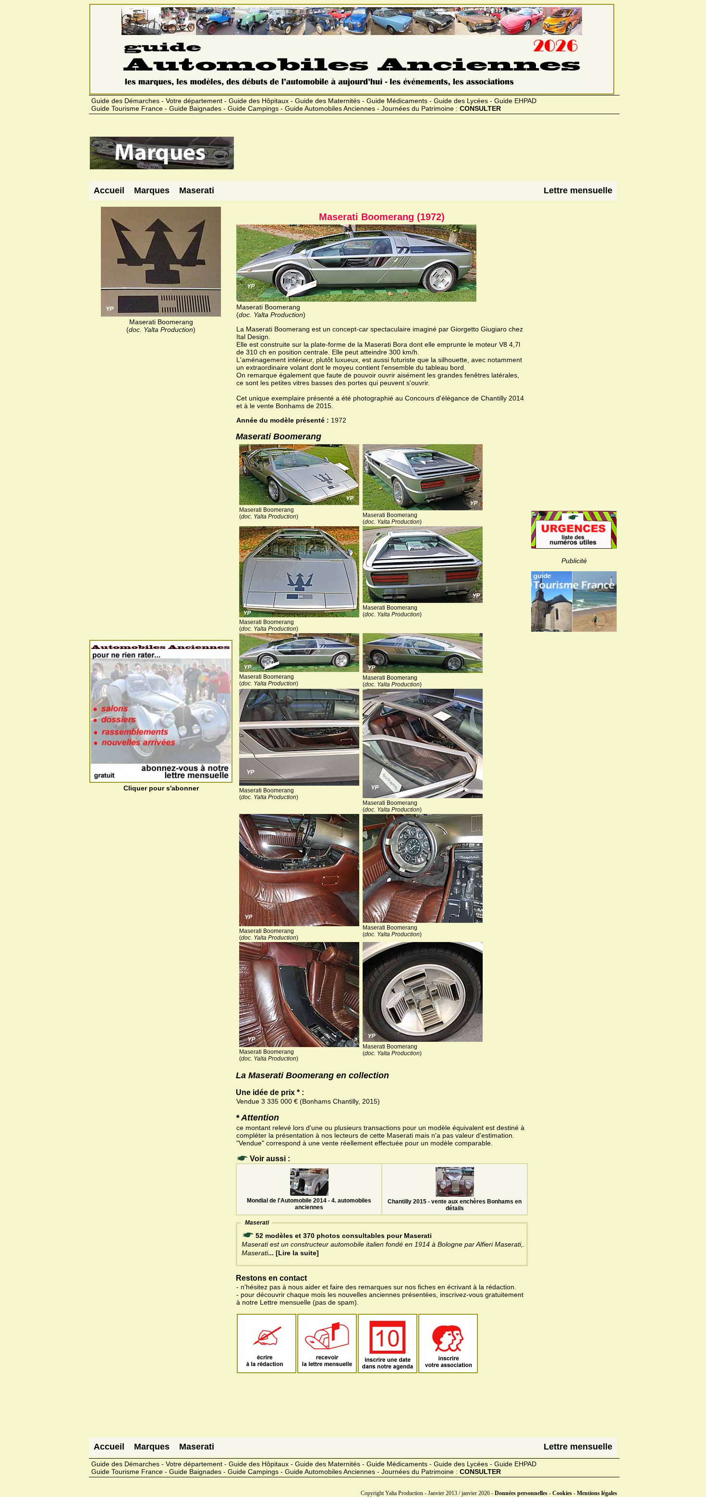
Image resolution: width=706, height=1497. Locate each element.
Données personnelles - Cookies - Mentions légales (556, 1493)
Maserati (196, 190)
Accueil (109, 190)
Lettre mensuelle (578, 190)
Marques (152, 190)
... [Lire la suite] (293, 1253)
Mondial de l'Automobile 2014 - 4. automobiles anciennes (309, 1204)
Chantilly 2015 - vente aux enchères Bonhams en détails (455, 1205)
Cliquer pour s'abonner (161, 788)
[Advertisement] (409, 156)
